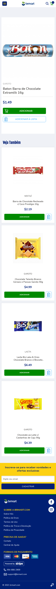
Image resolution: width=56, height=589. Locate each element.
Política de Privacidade (14, 530)
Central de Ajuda (11, 545)
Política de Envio (11, 518)
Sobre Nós (8, 513)
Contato (7, 541)
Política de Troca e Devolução (17, 526)
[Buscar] (47, 3)
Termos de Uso (11, 522)
